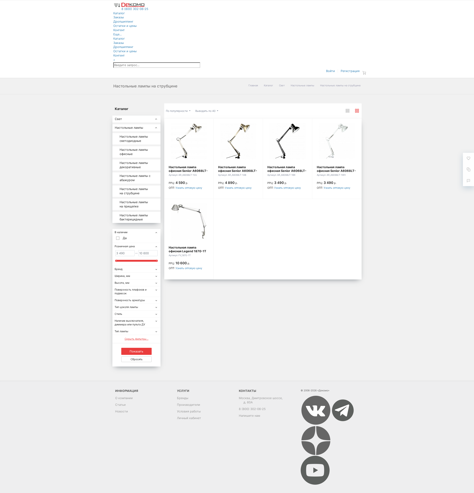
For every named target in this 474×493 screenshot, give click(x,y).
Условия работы (189, 411)
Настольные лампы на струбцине (134, 191)
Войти (330, 71)
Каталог (268, 85)
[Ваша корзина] (364, 72)
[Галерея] (357, 110)
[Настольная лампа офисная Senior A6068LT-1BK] (287, 141)
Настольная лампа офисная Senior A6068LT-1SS (188, 170)
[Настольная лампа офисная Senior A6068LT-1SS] (189, 141)
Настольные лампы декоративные (134, 165)
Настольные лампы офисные (134, 152)
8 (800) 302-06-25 (252, 409)
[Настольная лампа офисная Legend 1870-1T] (189, 221)
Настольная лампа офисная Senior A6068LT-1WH (336, 170)
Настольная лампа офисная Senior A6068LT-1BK (286, 170)
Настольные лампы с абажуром (135, 178)
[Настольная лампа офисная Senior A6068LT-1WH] (337, 141)
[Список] (347, 110)
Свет (282, 85)
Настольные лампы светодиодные (134, 139)
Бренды (182, 398)
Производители (188, 405)
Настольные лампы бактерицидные (134, 217)
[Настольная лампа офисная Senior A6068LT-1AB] (238, 141)
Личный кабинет (189, 418)
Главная (253, 85)
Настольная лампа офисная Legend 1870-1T (187, 249)
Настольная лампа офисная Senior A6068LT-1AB (237, 170)
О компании (124, 398)
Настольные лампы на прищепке (134, 204)
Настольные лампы (302, 85)
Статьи (120, 405)
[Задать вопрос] (468, 180)
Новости (121, 411)
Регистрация (350, 71)
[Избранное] (468, 158)
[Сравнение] (468, 169)
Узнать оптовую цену (189, 187)
